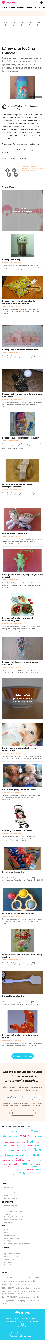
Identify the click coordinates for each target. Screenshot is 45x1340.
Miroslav (23, 1164)
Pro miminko (8, 1265)
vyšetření (10, 1301)
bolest (4, 1278)
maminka (30, 1281)
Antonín (31, 1164)
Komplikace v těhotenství (13, 1220)
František (20, 1155)
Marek (27, 1155)
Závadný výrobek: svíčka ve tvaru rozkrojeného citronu (17, 485)
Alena (38, 1164)
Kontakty (8, 1318)
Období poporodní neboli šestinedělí (17, 1244)
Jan (37, 1149)
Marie (24, 1136)
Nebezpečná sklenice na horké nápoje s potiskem (20, 663)
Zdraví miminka (9, 1259)
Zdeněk (11, 1150)
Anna (18, 1145)
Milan (40, 1137)
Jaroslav (9, 1154)
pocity (40, 1288)
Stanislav (27, 1166)
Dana (13, 1160)
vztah (17, 1301)
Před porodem (9, 1230)
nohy (31, 1288)
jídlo (12, 1281)
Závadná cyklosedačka (13, 872)
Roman (22, 1132)
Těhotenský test (9, 1208)
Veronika (6, 1170)
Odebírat (36, 1097)
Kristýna (27, 1132)
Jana (20, 1159)
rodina (12, 1294)
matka (16, 1284)
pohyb (4, 1291)
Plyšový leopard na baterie (14, 533)
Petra (18, 1151)
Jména (4, 8)
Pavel (35, 1155)
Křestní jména (9, 1187)
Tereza (33, 1160)
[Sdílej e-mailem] (16, 175)
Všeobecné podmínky (29, 1318)
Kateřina (6, 1160)
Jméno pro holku (10, 1193)
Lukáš (24, 1151)
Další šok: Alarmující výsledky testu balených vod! (19, 749)
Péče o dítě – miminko (11, 1256)
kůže (22, 1281)
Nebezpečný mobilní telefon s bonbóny (20, 438)
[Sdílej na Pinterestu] (9, 175)
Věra (18, 1142)
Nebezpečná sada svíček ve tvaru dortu (20, 350)
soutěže (28, 1294)
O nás (16, 1318)
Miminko (37, 8)
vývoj (22, 1301)
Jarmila (28, 1160)
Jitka (10, 1164)
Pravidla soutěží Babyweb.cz (14, 1321)
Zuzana (18, 1169)
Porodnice (7, 1232)
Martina (10, 1167)
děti (29, 1277)
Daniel (25, 1145)
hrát (9, 1281)
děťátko (36, 1278)
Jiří (22, 1174)
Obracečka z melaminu (13, 996)
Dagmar (5, 1164)
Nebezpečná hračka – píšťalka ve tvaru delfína (20, 1036)
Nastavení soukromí (22, 1327)
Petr (31, 1141)
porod (27, 1291)
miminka (25, 1284)
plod (35, 1288)
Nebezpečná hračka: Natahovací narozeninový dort (17, 619)
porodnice (35, 1291)
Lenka (30, 1145)
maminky (7, 1284)
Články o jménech (10, 1198)
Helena (16, 1167)
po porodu (18, 1291)
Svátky (6, 1196)
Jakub (5, 1146)
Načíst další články (24, 1056)
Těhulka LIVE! (30, 1297)
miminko (8, 1287)
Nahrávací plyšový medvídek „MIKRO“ (20, 789)
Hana (30, 1169)
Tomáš (35, 1131)
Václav (38, 1170)
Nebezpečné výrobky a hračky (22, 211)
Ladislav (22, 1167)
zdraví (32, 1300)
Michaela (12, 1142)
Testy (22, 208)
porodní (5, 1294)
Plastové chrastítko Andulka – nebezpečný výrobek (22, 955)
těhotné (21, 1297)
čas (37, 1300)
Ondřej (39, 1160)
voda (3, 1301)
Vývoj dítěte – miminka (12, 1254)
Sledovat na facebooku (24, 1113)
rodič (18, 1294)
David (15, 1137)
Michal (34, 1167)
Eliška (23, 1142)
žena (4, 1303)
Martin (6, 1136)
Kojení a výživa (9, 1262)
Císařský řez (8, 1241)
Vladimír (37, 1145)
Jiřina (38, 1142)
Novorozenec (8, 1251)
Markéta (4, 1150)
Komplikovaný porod (11, 1238)
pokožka (10, 1291)
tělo (38, 1297)
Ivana (6, 1142)
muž (22, 1288)
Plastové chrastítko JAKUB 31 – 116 (18, 913)
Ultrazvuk (7, 1214)
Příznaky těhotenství (11, 1206)
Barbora (30, 1150)
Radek (28, 1175)
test (32, 1294)
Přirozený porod (9, 1235)
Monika (23, 1169)
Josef (15, 1131)
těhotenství (9, 1297)
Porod (29, 8)
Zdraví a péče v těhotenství (13, 1217)
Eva (15, 1163)
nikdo (27, 1288)
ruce (22, 1294)
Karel (15, 1175)
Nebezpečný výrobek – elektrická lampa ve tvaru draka (22, 395)
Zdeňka (4, 1167)
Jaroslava (6, 1132)
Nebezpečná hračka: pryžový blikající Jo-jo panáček (22, 575)
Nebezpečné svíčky (11, 259)
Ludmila (12, 1145)
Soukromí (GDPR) (34, 1321)
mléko (17, 1288)
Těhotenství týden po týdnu (13, 1211)
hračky (4, 1281)
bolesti (10, 1278)
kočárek (17, 1281)
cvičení (23, 1278)
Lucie (34, 1137)
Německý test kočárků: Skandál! (17, 830)
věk (27, 1301)
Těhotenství (21, 8)
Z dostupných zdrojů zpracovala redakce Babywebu (32, 168)
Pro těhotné (8, 1222)
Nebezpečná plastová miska (22, 697)
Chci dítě (12, 8)
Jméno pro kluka (10, 1190)
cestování (17, 1278)
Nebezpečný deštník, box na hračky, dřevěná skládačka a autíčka (19, 302)
